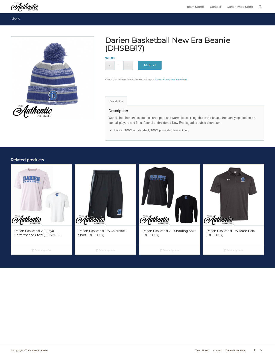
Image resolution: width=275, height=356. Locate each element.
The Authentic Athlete (36, 350)
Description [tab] (116, 101)
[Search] (260, 6)
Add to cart (150, 65)
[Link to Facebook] (254, 350)
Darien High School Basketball (171, 79)
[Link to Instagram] (261, 350)
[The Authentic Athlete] (24, 6)
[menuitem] (195, 6)
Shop (15, 19)
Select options (42, 250)
